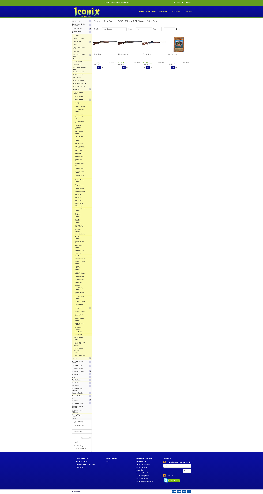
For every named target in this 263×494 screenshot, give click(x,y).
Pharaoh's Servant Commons (80, 262)
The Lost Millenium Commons (80, 323)
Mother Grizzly (123, 54)
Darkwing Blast (79, 153)
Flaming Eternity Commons (79, 180)
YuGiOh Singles (78, 99)
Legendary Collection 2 (78, 230)
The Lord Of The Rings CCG (79, 68)
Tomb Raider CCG (78, 75)
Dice (73, 377)
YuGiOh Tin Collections (77, 351)
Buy (99, 67)
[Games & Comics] (86, 11)
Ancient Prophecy (80, 106)
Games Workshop (77, 396)
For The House (76, 380)
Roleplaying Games (78, 403)
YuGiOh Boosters (78, 96)
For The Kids (76, 383)
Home (141, 11)
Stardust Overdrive (80, 301)
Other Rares (78, 256)
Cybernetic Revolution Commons (78, 127)
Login (178, 2)
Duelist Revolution (80, 168)
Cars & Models (77, 41)
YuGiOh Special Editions (78, 338)
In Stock (79, 421)
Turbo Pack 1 (78, 332)
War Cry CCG (77, 77)
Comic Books (76, 374)
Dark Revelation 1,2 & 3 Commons (80, 147)
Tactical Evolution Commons (79, 319)
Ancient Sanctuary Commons (80, 110)
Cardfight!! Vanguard (79, 38)
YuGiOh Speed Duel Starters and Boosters (79, 343)
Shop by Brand (151, 11)
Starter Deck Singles (78, 307)
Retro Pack (78, 285)
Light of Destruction (80, 234)
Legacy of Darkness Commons (77, 221)
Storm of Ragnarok (80, 311)
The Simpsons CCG (78, 72)
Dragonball (76, 51)
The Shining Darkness (78, 328)
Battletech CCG (77, 35)
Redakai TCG (77, 64)
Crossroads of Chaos (78, 117)
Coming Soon (187, 11)
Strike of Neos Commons (78, 315)
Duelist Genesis (79, 156)
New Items (80, 425)
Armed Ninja (147, 54)
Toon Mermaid (172, 54)
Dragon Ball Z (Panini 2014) (79, 48)
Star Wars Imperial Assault (77, 406)
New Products (164, 11)
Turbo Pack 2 (78, 335)
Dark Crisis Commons (78, 139)
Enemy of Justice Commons (79, 176)
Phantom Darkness (80, 259)
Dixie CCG (76, 44)
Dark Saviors (78, 150)
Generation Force (79, 188)
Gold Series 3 (78, 200)
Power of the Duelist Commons (80, 272)
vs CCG (75, 358)
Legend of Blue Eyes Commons (79, 225)
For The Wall (76, 386)
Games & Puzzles (77, 393)
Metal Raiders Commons (78, 246)
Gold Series (78, 194)
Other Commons (79, 250)
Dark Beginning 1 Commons (79, 132)
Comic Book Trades (78, 371)
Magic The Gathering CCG (79, 55)
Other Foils (78, 253)
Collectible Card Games (77, 32)
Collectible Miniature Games (78, 362)
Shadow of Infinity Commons (80, 293)
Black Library (76, 21)
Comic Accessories (78, 368)
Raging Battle (78, 282)
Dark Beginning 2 (79, 136)
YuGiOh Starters (78, 348)
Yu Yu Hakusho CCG (79, 86)
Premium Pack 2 (79, 279)
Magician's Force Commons (79, 242)
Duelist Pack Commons (78, 160)
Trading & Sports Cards (77, 415)
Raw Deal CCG (77, 62)
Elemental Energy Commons (80, 171)
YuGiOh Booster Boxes (78, 92)
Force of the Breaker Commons (80, 185)
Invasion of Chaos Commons (80, 209)
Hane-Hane (97, 54)
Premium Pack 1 (79, 276)
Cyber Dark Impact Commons (80, 122)
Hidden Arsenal (79, 203)
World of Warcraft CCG (79, 83)
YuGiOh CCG (76, 89)
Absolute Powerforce (78, 103)
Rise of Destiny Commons (79, 288)
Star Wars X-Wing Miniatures (77, 411)
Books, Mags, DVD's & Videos (78, 24)
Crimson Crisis (79, 114)
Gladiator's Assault (80, 191)
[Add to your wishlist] (102, 68)
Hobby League (79, 206)
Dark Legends (79, 143)
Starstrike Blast (79, 304)
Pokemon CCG (77, 59)
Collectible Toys (77, 365)
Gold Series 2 (78, 197)
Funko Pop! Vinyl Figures (77, 389)
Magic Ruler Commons (78, 237)
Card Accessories (77, 28)
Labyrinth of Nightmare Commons (78, 215)
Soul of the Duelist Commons (80, 297)
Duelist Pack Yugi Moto (79, 164)
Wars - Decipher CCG (79, 80)
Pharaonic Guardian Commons (77, 267)
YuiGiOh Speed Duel (79, 355)
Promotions (176, 11)
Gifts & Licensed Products (77, 399)
